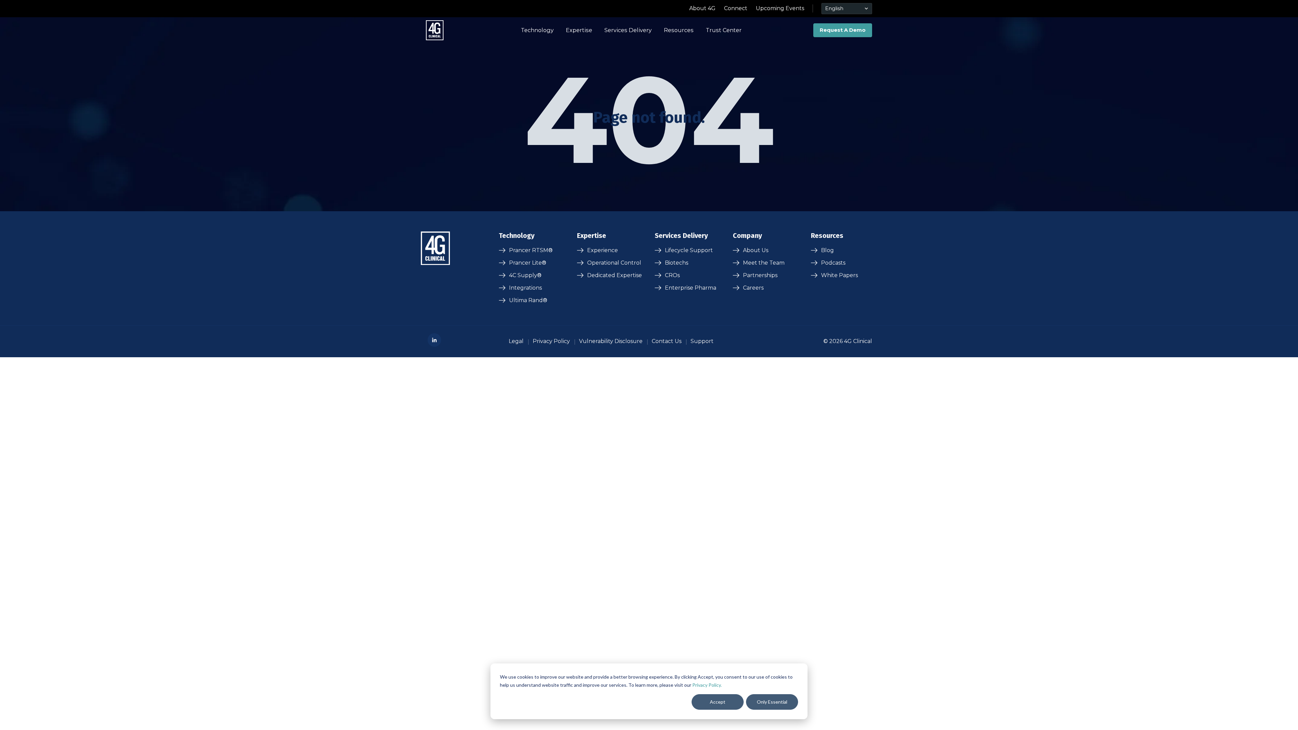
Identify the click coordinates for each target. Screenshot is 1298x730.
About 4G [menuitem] (702, 8)
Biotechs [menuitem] (676, 263)
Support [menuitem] (702, 341)
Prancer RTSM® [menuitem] (531, 250)
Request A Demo (843, 30)
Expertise (579, 30)
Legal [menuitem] (516, 341)
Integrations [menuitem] (525, 288)
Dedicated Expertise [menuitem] (614, 275)
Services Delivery (628, 30)
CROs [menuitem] (672, 275)
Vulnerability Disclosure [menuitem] (611, 341)
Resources (679, 30)
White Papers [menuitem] (839, 275)
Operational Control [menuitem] (614, 263)
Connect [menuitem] (735, 8)
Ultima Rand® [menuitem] (528, 300)
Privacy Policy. (707, 685)
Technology (537, 30)
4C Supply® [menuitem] (525, 275)
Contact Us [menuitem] (666, 341)
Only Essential (772, 702)
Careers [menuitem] (753, 288)
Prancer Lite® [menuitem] (527, 263)
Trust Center (724, 30)
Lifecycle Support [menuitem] (689, 250)
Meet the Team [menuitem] (764, 263)
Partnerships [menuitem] (760, 275)
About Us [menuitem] (755, 250)
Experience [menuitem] (602, 250)
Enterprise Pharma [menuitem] (690, 288)
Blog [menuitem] (827, 250)
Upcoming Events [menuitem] (780, 8)
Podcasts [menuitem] (833, 263)
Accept (717, 702)
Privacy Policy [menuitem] (551, 341)
